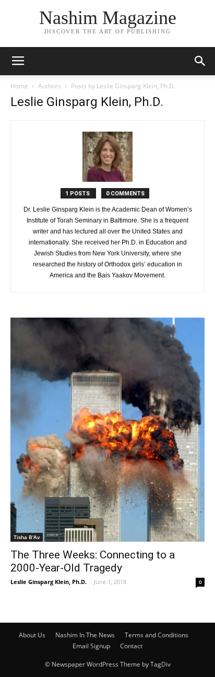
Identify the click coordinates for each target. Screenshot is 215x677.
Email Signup (91, 645)
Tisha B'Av (27, 537)
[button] (200, 61)
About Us (32, 635)
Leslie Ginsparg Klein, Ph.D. (48, 582)
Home (19, 85)
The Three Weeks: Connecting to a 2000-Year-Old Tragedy (92, 561)
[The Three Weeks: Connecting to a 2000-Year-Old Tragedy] (107, 430)
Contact (131, 645)
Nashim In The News (85, 635)
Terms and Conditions (156, 635)
